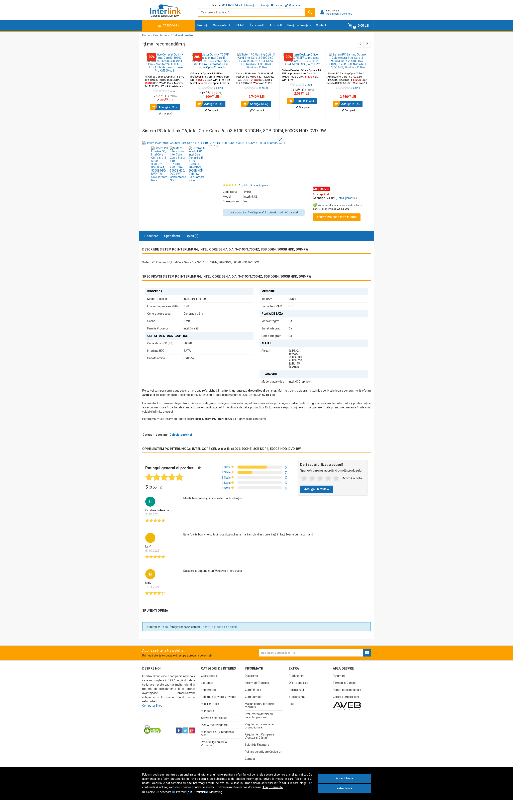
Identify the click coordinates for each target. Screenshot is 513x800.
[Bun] (320, 478)
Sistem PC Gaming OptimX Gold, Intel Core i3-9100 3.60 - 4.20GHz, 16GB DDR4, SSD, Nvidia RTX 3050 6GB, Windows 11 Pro (255, 78)
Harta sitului (296, 689)
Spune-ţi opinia (259, 185)
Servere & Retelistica (214, 717)
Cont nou (347, 13)
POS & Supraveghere (214, 724)
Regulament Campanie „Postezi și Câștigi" (259, 736)
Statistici (199, 792)
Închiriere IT (257, 25)
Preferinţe (182, 792)
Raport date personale (347, 689)
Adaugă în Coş (167, 107)
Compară (167, 113)
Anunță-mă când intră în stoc (336, 217)
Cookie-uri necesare (159, 792)
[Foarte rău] (304, 478)
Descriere (151, 236)
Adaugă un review (316, 489)
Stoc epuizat (297, 696)
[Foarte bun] (328, 478)
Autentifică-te (155, 626)
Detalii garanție (346, 198)
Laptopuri (207, 682)
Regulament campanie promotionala (259, 726)
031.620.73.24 (232, 5)
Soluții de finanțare (299, 25)
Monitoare (207, 710)
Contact (321, 25)
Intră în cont (332, 13)
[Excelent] (336, 478)
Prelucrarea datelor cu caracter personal (259, 715)
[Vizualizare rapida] (179, 68)
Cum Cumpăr (253, 696)
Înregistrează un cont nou (186, 626)
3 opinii (243, 185)
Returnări (339, 675)
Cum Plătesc (253, 689)
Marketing (215, 792)
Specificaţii (172, 236)
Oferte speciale (298, 682)
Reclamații (263, 5)
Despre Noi (252, 675)
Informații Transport (257, 682)
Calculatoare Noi (181, 434)
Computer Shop (152, 705)
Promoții (202, 25)
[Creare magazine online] (347, 705)
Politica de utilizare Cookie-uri (263, 751)
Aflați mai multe (273, 787)
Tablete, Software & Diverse (218, 696)
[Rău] (312, 478)
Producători (296, 675)
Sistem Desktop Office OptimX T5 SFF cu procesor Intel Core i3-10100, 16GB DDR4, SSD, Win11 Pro (301, 75)
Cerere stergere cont (346, 696)
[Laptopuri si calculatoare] (167, 720)
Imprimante (208, 689)
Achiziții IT (276, 25)
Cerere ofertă (221, 25)
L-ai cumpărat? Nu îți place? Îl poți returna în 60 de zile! (264, 212)
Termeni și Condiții (344, 682)
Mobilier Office (210, 703)
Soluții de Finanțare (257, 744)
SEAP (240, 25)
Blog (291, 703)
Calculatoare (209, 675)
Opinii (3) (192, 236)
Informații (249, 5)
